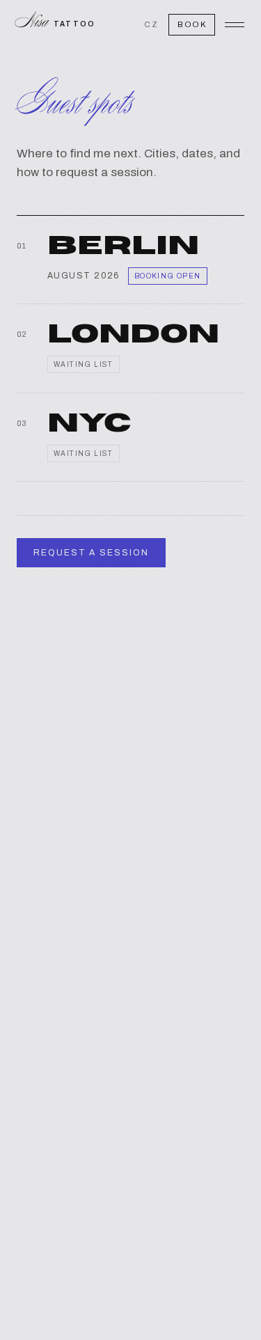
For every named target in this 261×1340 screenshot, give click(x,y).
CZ (151, 24)
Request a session (91, 553)
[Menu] (234, 24)
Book (191, 24)
